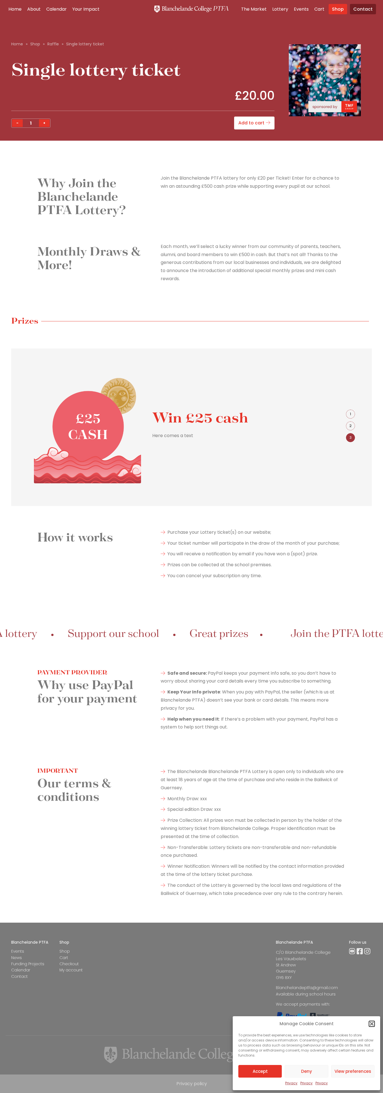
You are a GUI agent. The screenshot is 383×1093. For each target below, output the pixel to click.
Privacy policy (191, 1083)
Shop (338, 9)
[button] (372, 1024)
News (16, 957)
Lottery (280, 9)
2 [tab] (350, 425)
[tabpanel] (175, 427)
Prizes (24, 321)
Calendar (56, 9)
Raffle (53, 44)
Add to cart (251, 123)
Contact (363, 9)
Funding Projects (27, 964)
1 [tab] (350, 414)
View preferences (352, 1071)
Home (15, 9)
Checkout (69, 964)
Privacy (291, 1083)
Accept (260, 1071)
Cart (319, 9)
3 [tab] (350, 437)
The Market (254, 9)
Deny (306, 1071)
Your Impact (86, 9)
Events (301, 9)
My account (71, 970)
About (34, 9)
